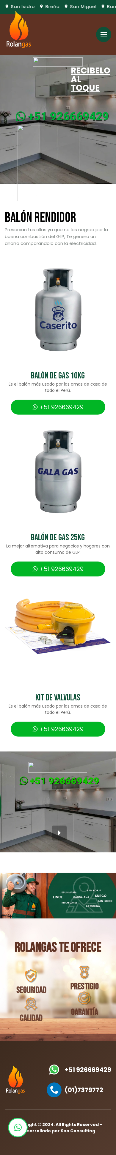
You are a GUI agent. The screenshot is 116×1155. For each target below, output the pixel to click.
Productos (41, 53)
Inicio (40, 20)
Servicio (41, 36)
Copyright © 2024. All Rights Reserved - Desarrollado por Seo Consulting (58, 1128)
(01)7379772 (84, 1090)
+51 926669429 (67, 116)
